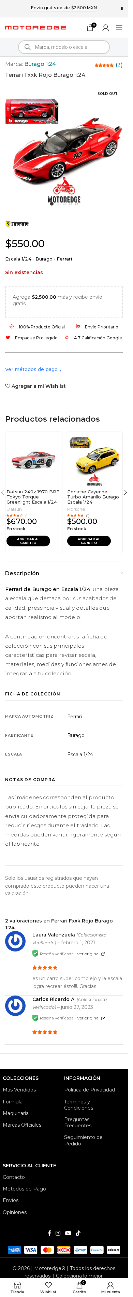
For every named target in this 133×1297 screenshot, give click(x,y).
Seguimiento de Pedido (83, 1140)
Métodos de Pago (24, 1189)
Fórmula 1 (14, 1102)
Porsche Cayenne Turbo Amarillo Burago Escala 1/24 (93, 497)
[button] (28, 541)
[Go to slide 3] (63, 203)
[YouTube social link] (68, 1233)
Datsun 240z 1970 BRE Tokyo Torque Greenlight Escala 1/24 (32, 497)
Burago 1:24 (40, 64)
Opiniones (15, 1212)
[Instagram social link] (58, 1233)
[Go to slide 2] (57, 203)
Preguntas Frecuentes (77, 1122)
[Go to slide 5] (76, 203)
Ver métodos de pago (31, 369)
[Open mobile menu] (119, 27)
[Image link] (64, 1249)
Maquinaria (16, 1113)
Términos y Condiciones (78, 1105)
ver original (88, 953)
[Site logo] (35, 27)
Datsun (14, 509)
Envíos (10, 1200)
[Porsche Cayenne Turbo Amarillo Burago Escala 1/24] (94, 459)
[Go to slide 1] (52, 204)
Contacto (14, 1177)
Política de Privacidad (89, 1090)
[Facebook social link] (49, 1233)
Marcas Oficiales (22, 1125)
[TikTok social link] (78, 1233)
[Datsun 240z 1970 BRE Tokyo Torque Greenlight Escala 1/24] (33, 459)
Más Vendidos (19, 1090)
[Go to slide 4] (70, 203)
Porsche (76, 509)
